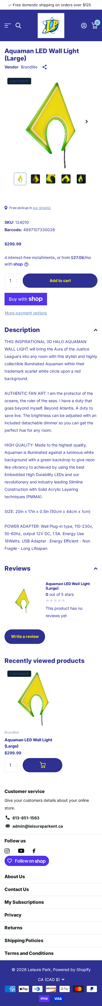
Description (22, 329)
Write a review (25, 636)
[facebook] (34, 851)
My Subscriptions (24, 902)
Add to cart (60, 280)
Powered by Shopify (72, 969)
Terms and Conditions (29, 953)
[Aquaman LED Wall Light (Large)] (33, 697)
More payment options (26, 312)
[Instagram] (7, 850)
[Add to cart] (42, 765)
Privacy (13, 915)
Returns (13, 927)
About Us (15, 876)
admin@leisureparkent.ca (37, 826)
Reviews (17, 568)
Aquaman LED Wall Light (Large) (28, 742)
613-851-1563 (25, 817)
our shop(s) (42, 208)
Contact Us (17, 889)
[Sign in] (84, 25)
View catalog (8, 25)
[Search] (18, 25)
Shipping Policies (24, 940)
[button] (86, 121)
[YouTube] (21, 851)
